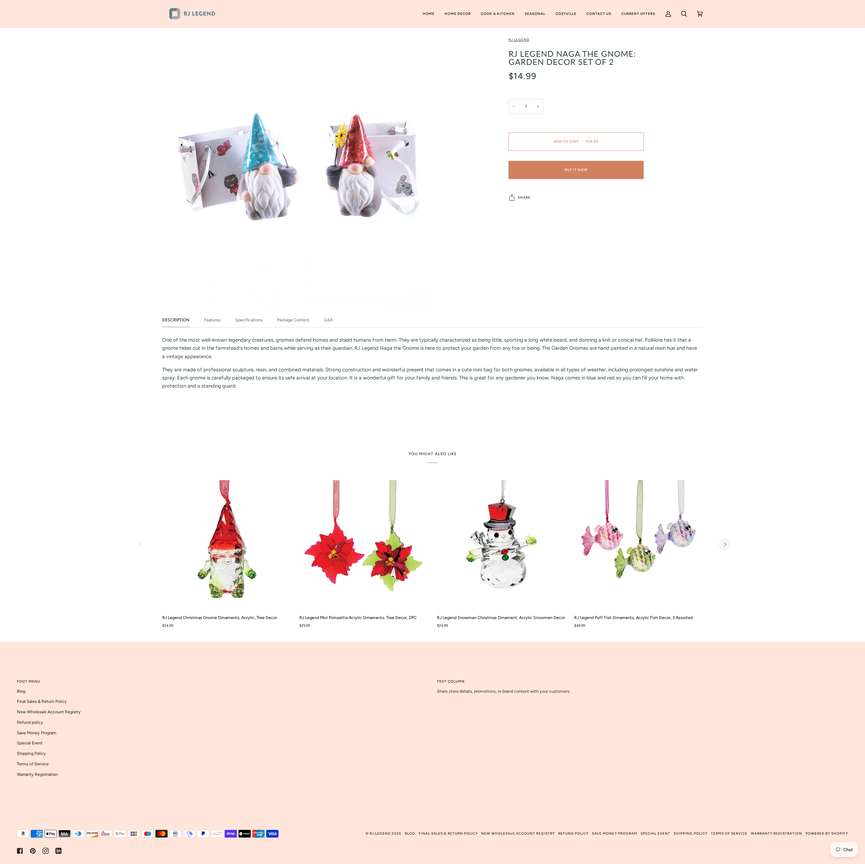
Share (524, 197)
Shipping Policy (31, 753)
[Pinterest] (33, 851)
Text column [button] (451, 681)
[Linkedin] (58, 851)
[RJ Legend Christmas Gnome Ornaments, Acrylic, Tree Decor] (226, 544)
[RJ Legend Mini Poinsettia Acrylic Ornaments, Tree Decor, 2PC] (363, 544)
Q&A (328, 319)
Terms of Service (33, 763)
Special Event (30, 742)
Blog (21, 691)
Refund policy (30, 722)
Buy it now (576, 170)
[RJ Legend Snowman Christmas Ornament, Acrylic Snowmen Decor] (501, 544)
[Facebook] (20, 851)
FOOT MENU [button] (28, 681)
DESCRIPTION (176, 319)
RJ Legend (519, 40)
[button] (458, 14)
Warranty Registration (37, 774)
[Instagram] (46, 851)
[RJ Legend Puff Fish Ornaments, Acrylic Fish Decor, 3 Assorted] (638, 544)
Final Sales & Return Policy (42, 701)
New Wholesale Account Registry (49, 711)
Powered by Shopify (827, 833)
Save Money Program (36, 732)
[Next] (725, 544)
